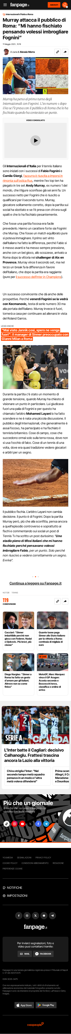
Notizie (6, 593)
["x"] (30, 824)
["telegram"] (46, 824)
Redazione (58, 863)
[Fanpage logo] (19, 5)
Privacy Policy (43, 857)
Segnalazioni (24, 857)
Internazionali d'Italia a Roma (19, 14)
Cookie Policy (10, 863)
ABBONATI (54, 5)
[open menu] (4, 4)
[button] (65, 52)
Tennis (15, 593)
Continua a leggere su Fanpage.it (35, 583)
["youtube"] (22, 824)
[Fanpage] (35, 927)
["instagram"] (14, 824)
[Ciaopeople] (35, 1024)
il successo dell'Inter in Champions (38, 277)
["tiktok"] (6, 824)
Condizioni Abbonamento (35, 863)
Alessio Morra (27, 51)
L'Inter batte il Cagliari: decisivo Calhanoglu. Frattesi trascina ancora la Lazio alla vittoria (34, 755)
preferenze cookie (13, 868)
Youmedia (8, 857)
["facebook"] (38, 824)
